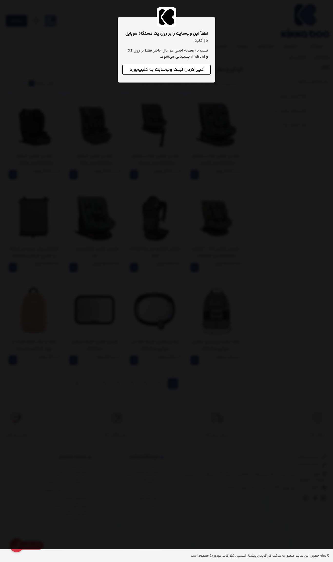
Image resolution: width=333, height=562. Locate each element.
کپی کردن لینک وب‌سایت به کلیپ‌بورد (166, 69)
